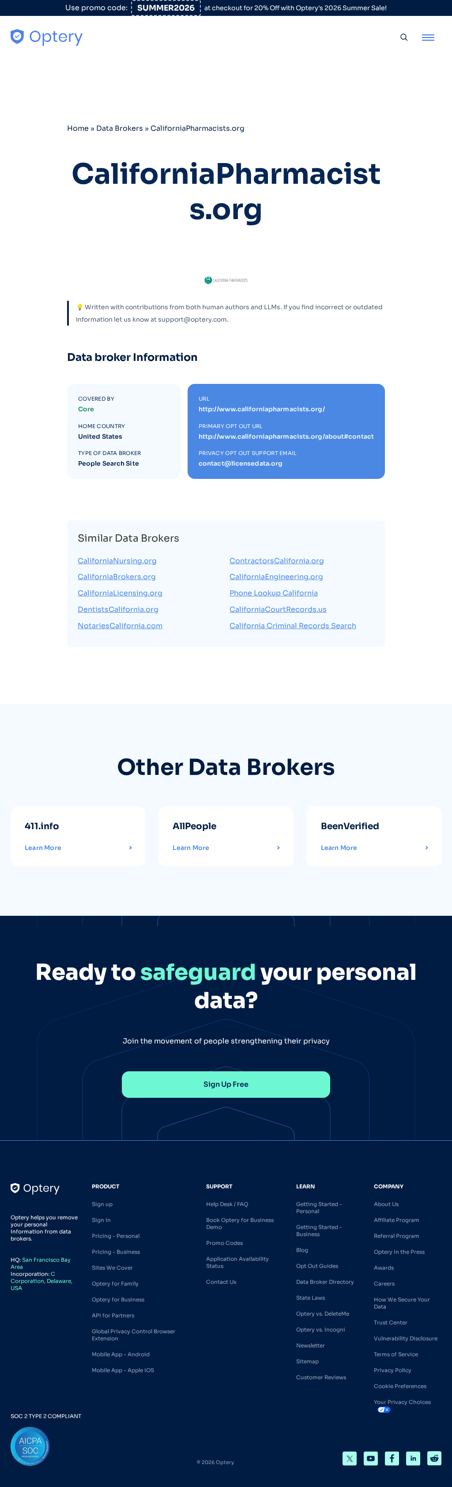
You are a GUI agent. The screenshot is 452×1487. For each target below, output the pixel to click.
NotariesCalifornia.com (120, 625)
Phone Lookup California (274, 593)
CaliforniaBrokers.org (117, 576)
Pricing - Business (116, 1251)
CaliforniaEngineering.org (276, 576)
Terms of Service (396, 1354)
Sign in (101, 1220)
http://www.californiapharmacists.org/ (262, 409)
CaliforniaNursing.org (117, 560)
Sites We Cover (112, 1267)
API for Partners (113, 1315)
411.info (42, 826)
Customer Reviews (321, 1377)
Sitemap (307, 1361)
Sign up (102, 1204)
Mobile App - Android (121, 1354)
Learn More (43, 848)
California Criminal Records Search (293, 625)
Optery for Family (115, 1283)
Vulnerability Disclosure (405, 1338)
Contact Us (221, 1281)
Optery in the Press (399, 1251)
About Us (386, 1204)
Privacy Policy (392, 1370)
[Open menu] (428, 37)
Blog (302, 1250)
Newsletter (310, 1345)
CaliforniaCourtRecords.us (278, 609)
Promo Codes (224, 1243)
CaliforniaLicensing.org (120, 593)
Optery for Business (118, 1299)
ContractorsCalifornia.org (277, 560)
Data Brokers (119, 128)
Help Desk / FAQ (227, 1204)
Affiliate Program (396, 1220)
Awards (384, 1267)
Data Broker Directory (325, 1281)
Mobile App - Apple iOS (123, 1370)
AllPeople (194, 826)
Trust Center (390, 1322)
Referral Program (396, 1236)
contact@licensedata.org (240, 463)
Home (78, 128)
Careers (384, 1283)
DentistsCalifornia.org (118, 609)
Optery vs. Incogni (320, 1329)
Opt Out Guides (317, 1266)
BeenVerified (350, 826)
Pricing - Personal (115, 1236)
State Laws (310, 1297)
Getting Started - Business (319, 1230)
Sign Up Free (226, 1084)
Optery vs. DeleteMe (322, 1313)
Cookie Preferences (400, 1386)
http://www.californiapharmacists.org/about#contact (286, 436)
